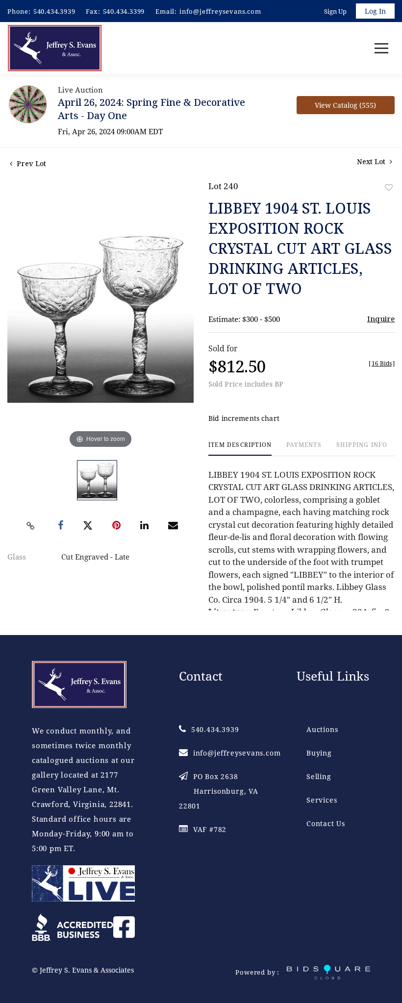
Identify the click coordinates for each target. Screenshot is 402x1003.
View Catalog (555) (345, 105)
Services (321, 800)
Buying (319, 753)
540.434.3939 (54, 11)
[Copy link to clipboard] (31, 526)
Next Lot (372, 161)
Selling (318, 776)
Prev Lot (30, 163)
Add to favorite (389, 187)
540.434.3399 (124, 11)
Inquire (381, 318)
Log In (375, 11)
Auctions (322, 729)
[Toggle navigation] (381, 48)
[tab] (240, 448)
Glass (16, 557)
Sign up (335, 11)
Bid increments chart (243, 418)
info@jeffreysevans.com (220, 11)
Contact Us (325, 823)
